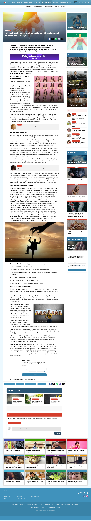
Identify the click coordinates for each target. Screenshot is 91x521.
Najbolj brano (71, 110)
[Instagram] (82, 2)
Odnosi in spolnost (38, 6)
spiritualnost (20, 384)
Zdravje (13, 2)
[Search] (79, 2)
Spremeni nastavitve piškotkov (52, 504)
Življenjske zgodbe (65, 2)
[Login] (88, 2)
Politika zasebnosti (65, 504)
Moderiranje (35, 504)
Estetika (55, 2)
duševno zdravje (42, 384)
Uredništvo (22, 504)
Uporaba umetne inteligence (54, 507)
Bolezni (19, 2)
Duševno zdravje (46, 2)
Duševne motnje (48, 6)
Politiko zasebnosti (41, 371)
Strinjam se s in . (34, 371)
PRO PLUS (29, 504)
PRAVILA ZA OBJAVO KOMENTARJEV (14, 422)
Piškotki (42, 504)
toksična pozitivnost (9, 384)
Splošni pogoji (75, 504)
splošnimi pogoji (32, 371)
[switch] (75, 2)
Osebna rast (28, 6)
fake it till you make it (30, 384)
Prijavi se (34, 374)
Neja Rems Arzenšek (11, 39)
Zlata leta (37, 2)
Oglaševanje (15, 504)
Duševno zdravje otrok (60, 6)
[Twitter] (52, 39)
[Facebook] (85, 2)
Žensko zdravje (28, 2)
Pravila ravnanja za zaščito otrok (38, 507)
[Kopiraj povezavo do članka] (62, 39)
